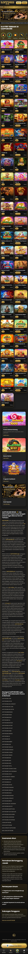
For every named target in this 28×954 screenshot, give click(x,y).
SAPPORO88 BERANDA (7, 712)
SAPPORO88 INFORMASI (7, 749)
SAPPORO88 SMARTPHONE (8, 809)
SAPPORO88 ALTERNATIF (7, 798)
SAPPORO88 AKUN (6, 744)
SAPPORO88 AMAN (6, 760)
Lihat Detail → (6, 458)
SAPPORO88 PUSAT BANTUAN (9, 811)
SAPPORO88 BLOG (6, 782)
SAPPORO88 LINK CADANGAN (9, 803)
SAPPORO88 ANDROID (7, 733)
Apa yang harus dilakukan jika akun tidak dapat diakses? (12, 897)
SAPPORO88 (5, 520)
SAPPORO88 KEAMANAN (8, 787)
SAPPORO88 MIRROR (7, 801)
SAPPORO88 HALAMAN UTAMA (9, 768)
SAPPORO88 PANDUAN (7, 747)
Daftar (24, 2)
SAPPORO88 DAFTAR (7, 701)
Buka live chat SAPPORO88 (8, 920)
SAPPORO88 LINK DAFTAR (8, 709)
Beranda (4, 951)
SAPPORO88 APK (6, 739)
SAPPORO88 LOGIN (6, 698)
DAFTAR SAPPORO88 (7, 825)
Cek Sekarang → (6, 504)
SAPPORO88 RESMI (6, 758)
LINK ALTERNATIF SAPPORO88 (9, 828)
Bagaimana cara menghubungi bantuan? (13, 891)
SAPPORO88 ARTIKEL (7, 779)
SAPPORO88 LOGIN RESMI (8, 817)
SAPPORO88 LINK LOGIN (7, 706)
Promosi (10, 951)
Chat (24, 951)
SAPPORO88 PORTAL (7, 766)
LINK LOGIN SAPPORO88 (7, 830)
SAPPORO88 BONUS (7, 717)
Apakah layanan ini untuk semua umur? (13, 903)
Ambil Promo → (6, 435)
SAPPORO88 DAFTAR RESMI (8, 820)
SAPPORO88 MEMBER (7, 741)
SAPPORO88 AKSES (6, 763)
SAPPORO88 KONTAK (7, 784)
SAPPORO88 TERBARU (7, 755)
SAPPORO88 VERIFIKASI (7, 790)
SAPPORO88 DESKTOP (7, 806)
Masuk (18, 2)
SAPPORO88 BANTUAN (7, 723)
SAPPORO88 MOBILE (7, 731)
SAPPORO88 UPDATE (7, 774)
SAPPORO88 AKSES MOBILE (8, 814)
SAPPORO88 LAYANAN (7, 752)
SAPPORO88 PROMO (7, 714)
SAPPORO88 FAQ (6, 720)
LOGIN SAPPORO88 (6, 822)
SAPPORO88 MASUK (7, 793)
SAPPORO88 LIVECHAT (7, 728)
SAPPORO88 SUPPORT (7, 725)
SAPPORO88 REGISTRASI (8, 795)
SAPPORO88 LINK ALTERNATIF (9, 704)
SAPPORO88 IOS (6, 736)
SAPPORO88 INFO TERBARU (8, 776)
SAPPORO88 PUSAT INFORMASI (9, 771)
